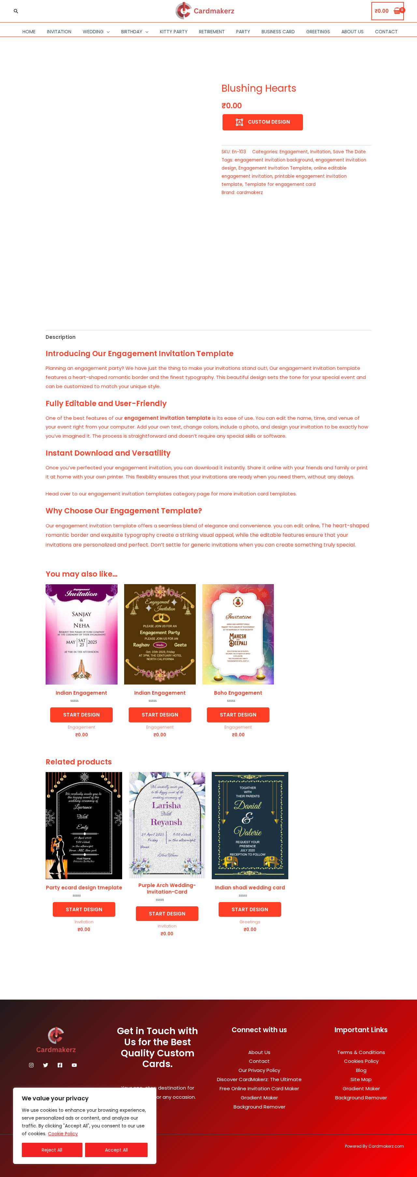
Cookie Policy (63, 1133)
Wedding (93, 31)
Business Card (278, 31)
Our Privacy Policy (259, 1070)
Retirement (212, 31)
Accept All (116, 1150)
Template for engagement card (280, 184)
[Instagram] (31, 1065)
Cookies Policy (361, 1061)
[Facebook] (60, 1065)
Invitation (59, 31)
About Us (352, 31)
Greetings (318, 31)
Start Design (81, 714)
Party (243, 31)
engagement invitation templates (130, 493)
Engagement (294, 152)
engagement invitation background (274, 160)
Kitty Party (174, 31)
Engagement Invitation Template (274, 168)
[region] (84, 1126)
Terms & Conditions (361, 1052)
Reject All (52, 1150)
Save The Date (349, 152)
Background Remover (259, 1106)
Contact (386, 31)
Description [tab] (61, 337)
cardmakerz (250, 192)
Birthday (131, 31)
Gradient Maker (259, 1097)
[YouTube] (74, 1065)
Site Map (361, 1079)
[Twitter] (45, 1065)
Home (29, 31)
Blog (361, 1070)
